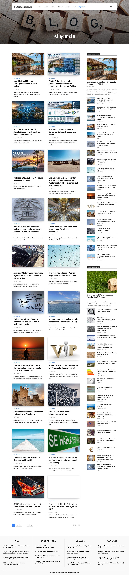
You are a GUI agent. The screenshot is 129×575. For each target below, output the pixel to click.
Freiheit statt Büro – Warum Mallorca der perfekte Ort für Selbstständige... (105, 178)
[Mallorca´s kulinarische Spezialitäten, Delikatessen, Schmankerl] (91, 415)
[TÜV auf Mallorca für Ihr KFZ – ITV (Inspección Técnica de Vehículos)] (91, 424)
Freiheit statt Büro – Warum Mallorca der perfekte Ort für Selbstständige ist (26, 321)
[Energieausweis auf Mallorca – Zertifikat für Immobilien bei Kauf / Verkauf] (91, 372)
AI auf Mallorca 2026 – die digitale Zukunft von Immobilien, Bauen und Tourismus (28, 132)
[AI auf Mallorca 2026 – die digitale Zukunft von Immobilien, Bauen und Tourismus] (28, 112)
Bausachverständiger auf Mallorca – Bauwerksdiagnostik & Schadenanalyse (107, 328)
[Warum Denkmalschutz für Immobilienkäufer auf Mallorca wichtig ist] (91, 222)
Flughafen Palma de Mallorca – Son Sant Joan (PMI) (111, 546)
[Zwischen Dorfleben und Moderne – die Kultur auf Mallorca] (28, 395)
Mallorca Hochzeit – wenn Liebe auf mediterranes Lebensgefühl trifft (63, 506)
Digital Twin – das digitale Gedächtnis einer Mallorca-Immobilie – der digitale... (105, 100)
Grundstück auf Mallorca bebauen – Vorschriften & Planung (101, 296)
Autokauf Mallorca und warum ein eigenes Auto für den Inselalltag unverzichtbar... (106, 161)
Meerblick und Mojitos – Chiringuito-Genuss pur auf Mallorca (25, 83)
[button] (111, 6)
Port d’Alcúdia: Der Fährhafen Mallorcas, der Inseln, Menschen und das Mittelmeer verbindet (28, 229)
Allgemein (17, 78)
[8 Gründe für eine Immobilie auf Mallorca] (91, 407)
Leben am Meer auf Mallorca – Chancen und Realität (111, 563)
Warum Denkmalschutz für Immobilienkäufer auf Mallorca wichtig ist (106, 221)
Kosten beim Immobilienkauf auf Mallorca (47, 551)
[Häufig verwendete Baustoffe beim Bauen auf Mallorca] (91, 355)
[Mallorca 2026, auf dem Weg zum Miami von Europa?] (28, 161)
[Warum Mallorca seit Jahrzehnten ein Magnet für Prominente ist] (64, 348)
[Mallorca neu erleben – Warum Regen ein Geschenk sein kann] (64, 256)
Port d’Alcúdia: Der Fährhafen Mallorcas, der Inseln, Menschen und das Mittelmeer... (106, 143)
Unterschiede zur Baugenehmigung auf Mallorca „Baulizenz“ (106, 319)
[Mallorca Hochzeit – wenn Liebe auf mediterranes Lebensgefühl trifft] (64, 487)
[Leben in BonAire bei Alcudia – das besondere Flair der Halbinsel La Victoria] (91, 364)
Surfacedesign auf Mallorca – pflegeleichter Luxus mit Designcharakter (105, 397)
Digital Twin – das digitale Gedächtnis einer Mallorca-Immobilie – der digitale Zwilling (62, 83)
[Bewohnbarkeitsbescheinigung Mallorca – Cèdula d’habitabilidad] (91, 338)
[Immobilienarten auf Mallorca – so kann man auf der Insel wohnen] (91, 441)
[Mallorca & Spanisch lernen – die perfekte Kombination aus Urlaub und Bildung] (64, 440)
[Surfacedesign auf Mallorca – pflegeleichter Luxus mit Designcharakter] (91, 398)
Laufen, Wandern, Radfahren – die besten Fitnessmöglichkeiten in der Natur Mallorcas (28, 368)
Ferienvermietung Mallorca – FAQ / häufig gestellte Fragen (47, 562)
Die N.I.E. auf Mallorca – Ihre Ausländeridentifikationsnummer (44, 546)
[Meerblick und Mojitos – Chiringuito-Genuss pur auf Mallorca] (28, 64)
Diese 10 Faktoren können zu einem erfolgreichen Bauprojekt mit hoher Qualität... (106, 466)
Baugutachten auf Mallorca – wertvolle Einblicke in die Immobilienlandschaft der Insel (106, 457)
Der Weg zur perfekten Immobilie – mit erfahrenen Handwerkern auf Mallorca (107, 247)
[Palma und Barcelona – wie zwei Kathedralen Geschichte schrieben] (64, 209)
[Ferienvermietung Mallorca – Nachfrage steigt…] (91, 389)
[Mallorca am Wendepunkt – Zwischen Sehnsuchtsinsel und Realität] (64, 112)
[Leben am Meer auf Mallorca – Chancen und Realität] (28, 440)
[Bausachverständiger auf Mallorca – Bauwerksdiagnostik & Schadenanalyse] (91, 329)
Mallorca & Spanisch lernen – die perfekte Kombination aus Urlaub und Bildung (63, 460)
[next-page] (31, 525)
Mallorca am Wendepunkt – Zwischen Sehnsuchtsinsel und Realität (62, 132)
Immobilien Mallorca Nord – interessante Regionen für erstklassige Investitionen (105, 345)
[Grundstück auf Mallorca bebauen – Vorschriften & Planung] (102, 282)
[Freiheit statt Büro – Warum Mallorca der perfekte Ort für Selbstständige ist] (28, 302)
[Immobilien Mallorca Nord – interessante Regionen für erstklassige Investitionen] (91, 346)
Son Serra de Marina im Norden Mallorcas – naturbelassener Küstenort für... (106, 134)
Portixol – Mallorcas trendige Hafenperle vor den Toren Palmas (111, 552)
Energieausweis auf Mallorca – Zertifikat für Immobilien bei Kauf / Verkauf (106, 371)
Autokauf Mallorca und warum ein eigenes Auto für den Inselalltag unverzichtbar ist (28, 275)
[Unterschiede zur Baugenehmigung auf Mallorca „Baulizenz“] (91, 320)
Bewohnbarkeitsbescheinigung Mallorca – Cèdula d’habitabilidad (79, 563)
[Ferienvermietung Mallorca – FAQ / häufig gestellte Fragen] (91, 311)
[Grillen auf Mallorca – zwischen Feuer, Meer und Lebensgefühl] (28, 487)
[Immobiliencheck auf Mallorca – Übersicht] (91, 381)
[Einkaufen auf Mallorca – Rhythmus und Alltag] (64, 395)
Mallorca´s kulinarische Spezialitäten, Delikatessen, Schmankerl (104, 414)
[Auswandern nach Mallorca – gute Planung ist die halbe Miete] (91, 432)
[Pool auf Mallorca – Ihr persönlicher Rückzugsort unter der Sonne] (91, 257)
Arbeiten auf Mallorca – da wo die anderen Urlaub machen (47, 556)
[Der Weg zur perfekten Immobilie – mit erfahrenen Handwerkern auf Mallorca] (91, 248)
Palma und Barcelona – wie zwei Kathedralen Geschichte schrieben (63, 229)
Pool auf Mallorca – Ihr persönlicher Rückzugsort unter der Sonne (106, 256)
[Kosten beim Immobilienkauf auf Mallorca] (91, 449)
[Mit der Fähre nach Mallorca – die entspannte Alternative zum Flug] (64, 302)
